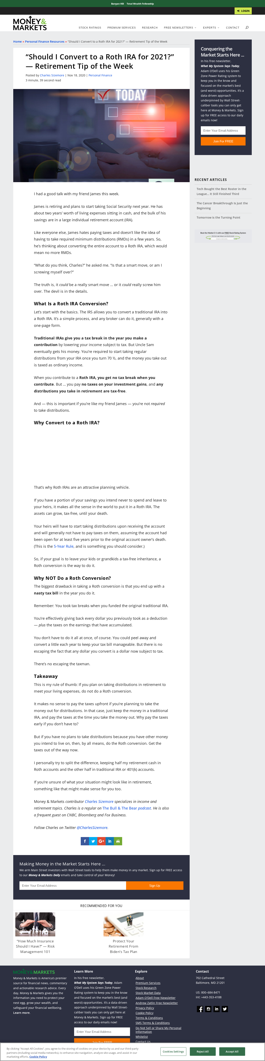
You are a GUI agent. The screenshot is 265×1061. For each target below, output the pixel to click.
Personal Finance (100, 75)
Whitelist (142, 1037)
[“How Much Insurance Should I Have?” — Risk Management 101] (35, 924)
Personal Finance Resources (44, 41)
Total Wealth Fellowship (140, 3)
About (140, 978)
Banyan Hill (117, 3)
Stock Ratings (90, 27)
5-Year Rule (63, 546)
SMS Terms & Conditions (153, 1023)
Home (17, 41)
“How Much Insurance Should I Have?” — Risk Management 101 (35, 946)
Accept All (232, 1051)
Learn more (21, 1013)
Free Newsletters (178, 27)
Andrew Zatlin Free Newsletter (157, 1003)
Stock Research (146, 988)
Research (150, 27)
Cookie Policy (144, 1013)
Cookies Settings (173, 1051)
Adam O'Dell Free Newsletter (156, 998)
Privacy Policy (145, 1008)
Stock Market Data (148, 993)
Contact (232, 27)
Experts (209, 27)
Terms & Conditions (149, 1018)
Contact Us (143, 1042)
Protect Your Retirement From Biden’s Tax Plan (124, 946)
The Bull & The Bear (119, 808)
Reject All (203, 1051)
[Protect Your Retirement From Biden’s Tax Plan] (123, 924)
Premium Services (121, 27)
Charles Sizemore (52, 75)
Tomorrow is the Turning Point (218, 217)
